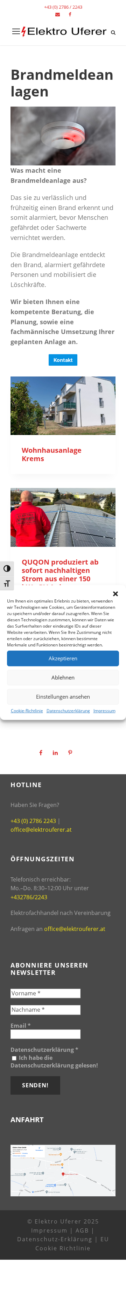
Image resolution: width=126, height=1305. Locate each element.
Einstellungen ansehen (63, 696)
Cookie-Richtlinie (27, 711)
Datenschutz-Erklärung (54, 1239)
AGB (82, 1230)
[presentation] (62, 405)
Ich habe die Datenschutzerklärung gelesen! (54, 1061)
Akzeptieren (63, 658)
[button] (115, 593)
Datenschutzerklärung (68, 711)
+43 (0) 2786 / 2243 (63, 7)
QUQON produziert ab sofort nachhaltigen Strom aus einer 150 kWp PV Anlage (60, 574)
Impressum (104, 711)
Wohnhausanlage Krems (52, 454)
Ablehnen (63, 677)
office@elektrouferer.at (41, 829)
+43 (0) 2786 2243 (33, 821)
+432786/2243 (28, 897)
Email (20, 1026)
